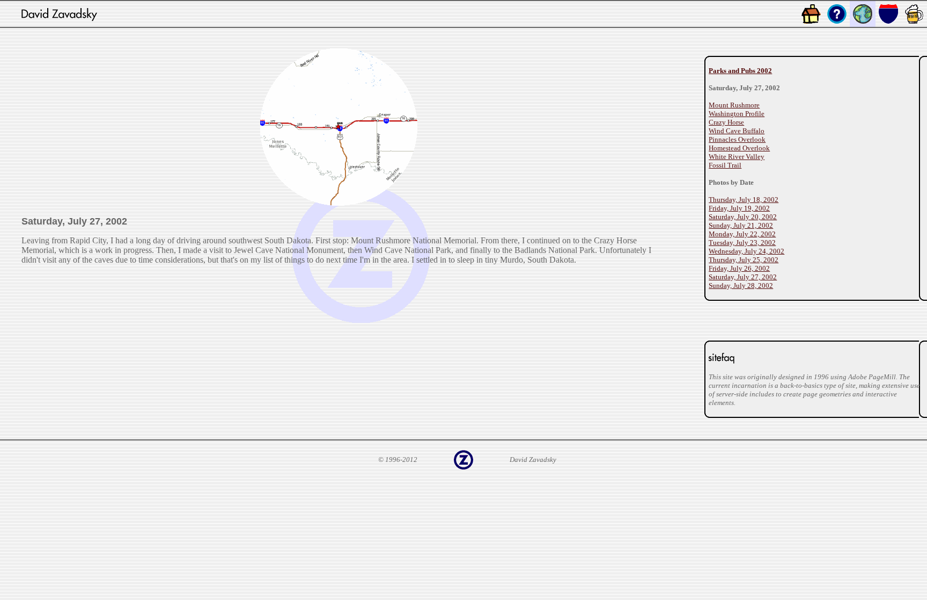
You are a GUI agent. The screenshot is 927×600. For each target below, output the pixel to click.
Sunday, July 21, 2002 (741, 225)
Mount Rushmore (734, 105)
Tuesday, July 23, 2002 (742, 242)
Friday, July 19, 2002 (739, 208)
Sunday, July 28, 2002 (741, 285)
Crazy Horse (726, 122)
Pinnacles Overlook (737, 139)
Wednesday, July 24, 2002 (746, 251)
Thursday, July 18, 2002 (743, 200)
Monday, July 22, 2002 (742, 234)
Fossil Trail (725, 165)
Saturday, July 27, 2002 (743, 277)
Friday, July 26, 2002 (739, 268)
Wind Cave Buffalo (736, 131)
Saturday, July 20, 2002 (743, 217)
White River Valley (736, 157)
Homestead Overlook (739, 148)
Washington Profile (736, 114)
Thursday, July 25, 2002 (743, 260)
